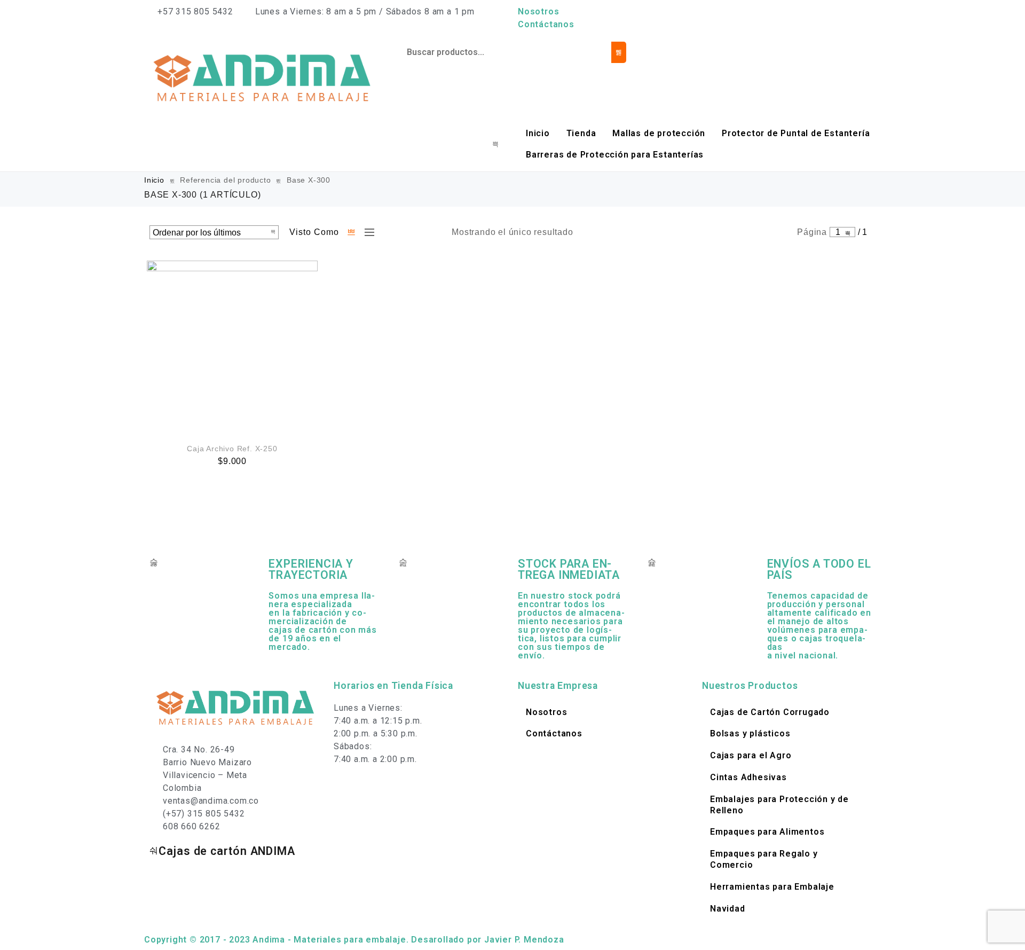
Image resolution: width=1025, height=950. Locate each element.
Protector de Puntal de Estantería (796, 133)
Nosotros (538, 11)
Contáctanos (546, 24)
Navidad (727, 909)
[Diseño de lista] (367, 232)
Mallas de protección (658, 133)
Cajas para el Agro (750, 755)
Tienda (581, 133)
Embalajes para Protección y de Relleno (779, 804)
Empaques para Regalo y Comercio (764, 859)
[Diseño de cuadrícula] (352, 232)
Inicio (538, 133)
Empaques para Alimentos (767, 832)
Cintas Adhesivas (748, 777)
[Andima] (263, 77)
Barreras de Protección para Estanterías (615, 155)
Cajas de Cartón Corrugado (770, 712)
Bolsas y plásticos (750, 733)
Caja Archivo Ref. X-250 (232, 448)
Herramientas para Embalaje (772, 887)
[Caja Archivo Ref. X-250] (232, 346)
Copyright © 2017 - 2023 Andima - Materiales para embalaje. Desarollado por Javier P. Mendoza (354, 940)
